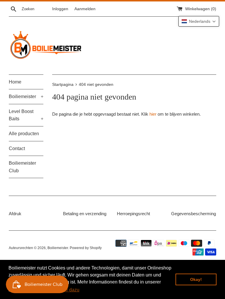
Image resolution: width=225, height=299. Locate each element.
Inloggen (60, 9)
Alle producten (24, 133)
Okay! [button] (196, 279)
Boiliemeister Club (22, 167)
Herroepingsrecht (133, 213)
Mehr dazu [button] (68, 289)
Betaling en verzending (84, 213)
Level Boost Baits (26, 115)
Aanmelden (85, 9)
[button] (199, 21)
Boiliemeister (26, 96)
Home (15, 81)
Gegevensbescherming (193, 213)
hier (152, 114)
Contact (17, 148)
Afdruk (15, 213)
